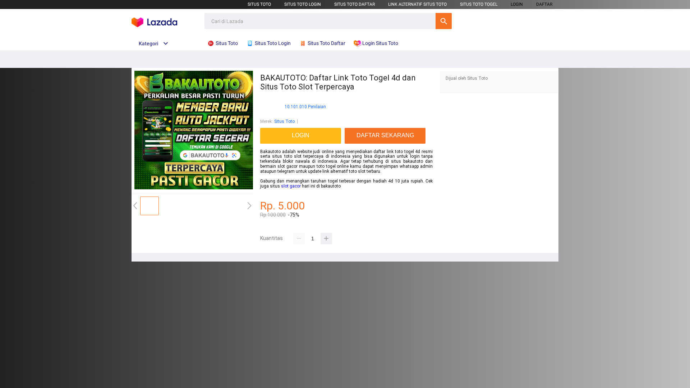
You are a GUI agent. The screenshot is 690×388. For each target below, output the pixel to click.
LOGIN (517, 4)
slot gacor (291, 186)
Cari (444, 21)
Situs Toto (259, 4)
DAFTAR (544, 4)
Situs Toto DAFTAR (354, 4)
